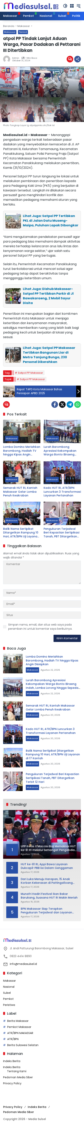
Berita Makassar (18, 1021)
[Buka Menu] (72, 6)
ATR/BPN (13, 1039)
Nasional (8, 987)
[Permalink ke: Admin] (7, 59)
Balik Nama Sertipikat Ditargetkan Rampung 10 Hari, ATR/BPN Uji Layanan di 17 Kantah (21, 533)
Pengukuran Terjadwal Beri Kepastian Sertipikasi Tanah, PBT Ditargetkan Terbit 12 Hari (61, 533)
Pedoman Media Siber (18, 1077)
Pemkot (23, 32)
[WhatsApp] (77, 404)
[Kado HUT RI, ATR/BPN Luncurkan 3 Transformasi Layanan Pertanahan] (62, 472)
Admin (15, 58)
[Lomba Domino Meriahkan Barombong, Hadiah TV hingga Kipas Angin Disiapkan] (21, 431)
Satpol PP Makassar (30, 373)
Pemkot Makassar (19, 1027)
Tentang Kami (16, 1071)
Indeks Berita (11, 1061)
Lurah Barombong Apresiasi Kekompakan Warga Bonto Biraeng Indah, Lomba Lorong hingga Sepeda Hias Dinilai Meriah (60, 451)
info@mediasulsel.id (23, 964)
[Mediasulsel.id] (31, 6)
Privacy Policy (12, 1083)
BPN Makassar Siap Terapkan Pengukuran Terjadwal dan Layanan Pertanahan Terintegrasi (46, 911)
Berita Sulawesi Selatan (22, 1045)
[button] (65, 6)
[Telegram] (70, 404)
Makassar (9, 32)
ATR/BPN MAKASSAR (20, 1033)
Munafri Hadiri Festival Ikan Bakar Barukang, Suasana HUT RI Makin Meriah (49, 896)
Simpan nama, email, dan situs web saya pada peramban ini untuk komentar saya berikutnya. (40, 627)
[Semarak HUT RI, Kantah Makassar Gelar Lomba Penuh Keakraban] (21, 472)
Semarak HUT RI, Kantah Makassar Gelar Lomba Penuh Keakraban (20, 491)
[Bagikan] (77, 59)
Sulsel (7, 993)
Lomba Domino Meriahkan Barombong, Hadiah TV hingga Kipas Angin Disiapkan (21, 451)
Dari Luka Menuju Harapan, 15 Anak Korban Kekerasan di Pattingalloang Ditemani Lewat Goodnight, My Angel (47, 881)
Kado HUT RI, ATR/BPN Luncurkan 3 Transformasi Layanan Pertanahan (62, 491)
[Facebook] (54, 404)
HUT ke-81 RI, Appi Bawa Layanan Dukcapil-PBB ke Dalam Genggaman (47, 866)
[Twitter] (62, 404)
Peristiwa (9, 1005)
